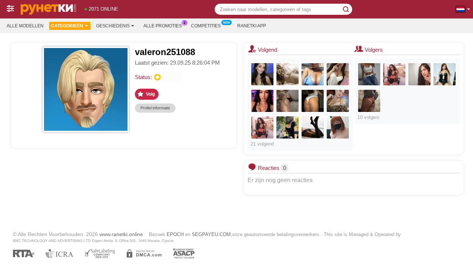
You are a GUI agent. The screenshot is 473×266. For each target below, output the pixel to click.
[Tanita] (312, 127)
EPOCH (175, 234)
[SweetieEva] (369, 101)
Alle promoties (162, 25)
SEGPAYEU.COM (211, 234)
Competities (206, 25)
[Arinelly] (369, 74)
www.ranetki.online (121, 234)
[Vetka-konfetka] (338, 127)
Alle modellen (25, 25)
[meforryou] (287, 127)
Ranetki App (251, 25)
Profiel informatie (155, 108)
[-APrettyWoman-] (444, 74)
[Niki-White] (419, 74)
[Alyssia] (287, 74)
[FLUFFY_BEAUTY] (312, 101)
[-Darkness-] (262, 101)
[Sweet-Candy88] (312, 74)
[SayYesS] (262, 74)
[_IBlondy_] (287, 101)
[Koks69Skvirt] (338, 101)
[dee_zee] (338, 74)
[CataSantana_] (262, 127)
